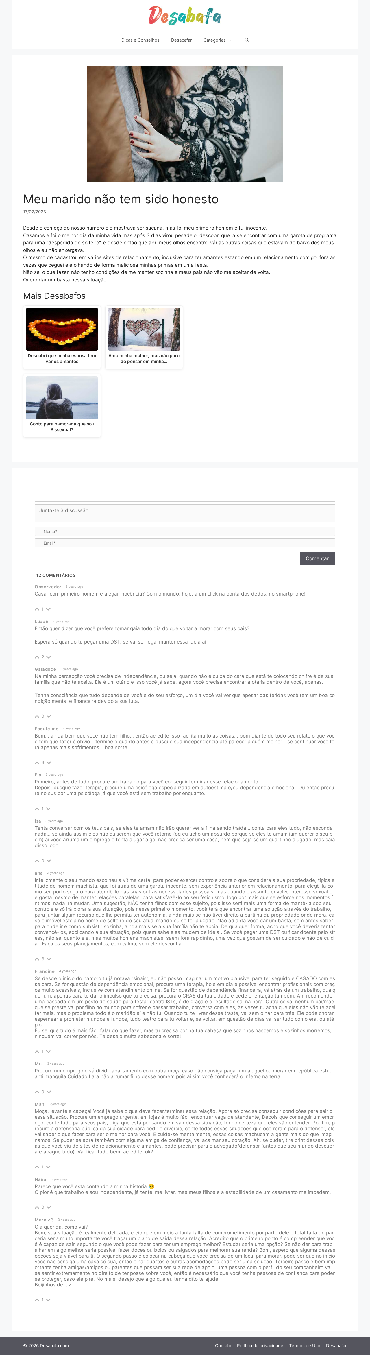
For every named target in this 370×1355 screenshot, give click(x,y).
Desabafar (181, 40)
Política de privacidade (260, 1345)
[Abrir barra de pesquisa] (247, 40)
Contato (223, 1345)
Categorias (215, 40)
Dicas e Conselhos (140, 40)
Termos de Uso (304, 1345)
